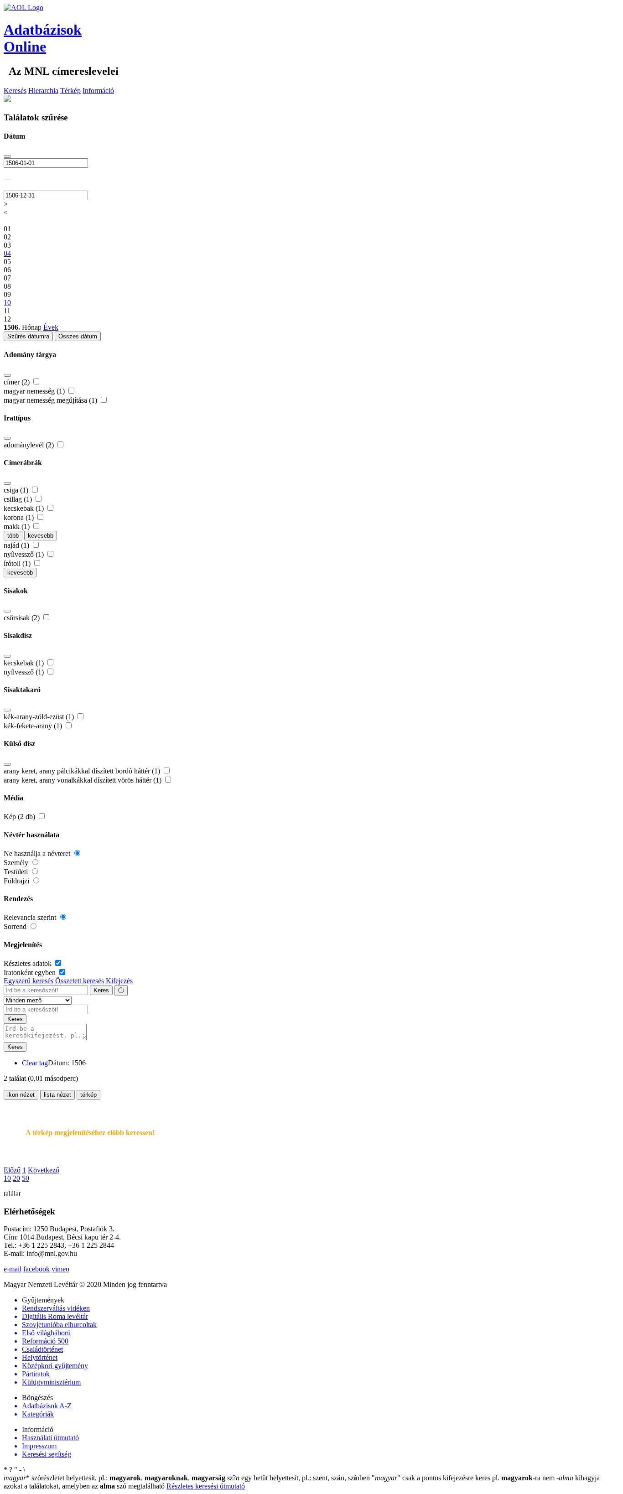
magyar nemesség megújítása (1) (51, 400)
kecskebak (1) (25, 508)
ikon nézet (21, 1094)
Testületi (17, 872)
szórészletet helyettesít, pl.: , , (114, 1478)
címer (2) (17, 382)
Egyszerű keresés (28, 981)
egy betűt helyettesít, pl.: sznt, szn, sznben (299, 1478)
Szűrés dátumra (28, 336)
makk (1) (17, 526)
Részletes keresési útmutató (205, 1486)
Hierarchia (43, 90)
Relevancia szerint (31, 917)
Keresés (15, 90)
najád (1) (17, 545)
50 (25, 1178)
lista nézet (57, 1094)
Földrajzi (17, 881)
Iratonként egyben (30, 972)
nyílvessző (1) (25, 554)
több (13, 535)
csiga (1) (17, 490)
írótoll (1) (18, 563)
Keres (101, 990)
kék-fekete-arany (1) (34, 726)
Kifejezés (119, 981)
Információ (98, 90)
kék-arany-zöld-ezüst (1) (40, 717)
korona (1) (20, 517)
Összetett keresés (79, 981)
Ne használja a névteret (38, 853)
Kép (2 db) (20, 816)
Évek (50, 327)
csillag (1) (19, 499)
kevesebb (40, 535)
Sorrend (16, 926)
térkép (88, 1094)
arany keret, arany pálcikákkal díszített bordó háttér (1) (83, 771)
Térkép (70, 90)
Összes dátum (77, 336)
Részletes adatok (28, 963)
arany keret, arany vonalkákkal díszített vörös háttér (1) (83, 780)
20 (16, 1178)
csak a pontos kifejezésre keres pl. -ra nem (464, 1478)
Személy (17, 862)
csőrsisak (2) (23, 618)
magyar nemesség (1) (35, 391)
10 (7, 1178)
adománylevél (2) (30, 445)
